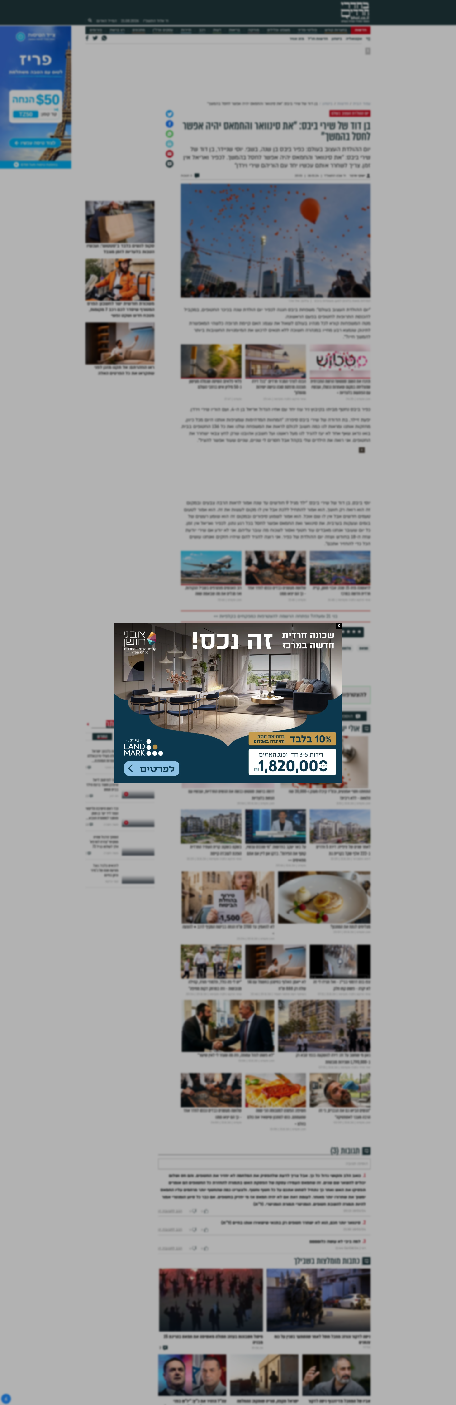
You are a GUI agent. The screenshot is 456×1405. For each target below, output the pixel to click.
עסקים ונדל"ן (163, 30)
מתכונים (138, 30)
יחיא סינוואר (305, 648)
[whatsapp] (169, 134)
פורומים (96, 30)
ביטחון (337, 38)
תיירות (186, 30)
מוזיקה (253, 30)
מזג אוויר (297, 38)
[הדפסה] (169, 144)
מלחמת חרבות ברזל (337, 648)
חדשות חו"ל (318, 38)
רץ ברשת (117, 30)
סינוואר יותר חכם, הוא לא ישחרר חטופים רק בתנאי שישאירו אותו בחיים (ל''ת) (291, 1222)
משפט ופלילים (278, 30)
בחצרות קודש (336, 30)
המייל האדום (106, 21)
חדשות (360, 30)
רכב (202, 30)
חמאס (363, 648)
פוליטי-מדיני (307, 30)
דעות (217, 30)
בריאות (234, 30)
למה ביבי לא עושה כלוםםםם (335, 1241)
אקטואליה (354, 38)
